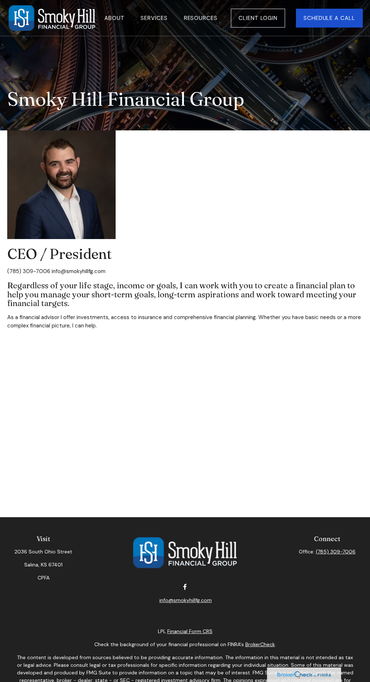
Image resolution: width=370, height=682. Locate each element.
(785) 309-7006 (336, 551)
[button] (114, 17)
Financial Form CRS (189, 631)
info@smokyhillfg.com (79, 271)
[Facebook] (185, 587)
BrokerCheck (260, 644)
